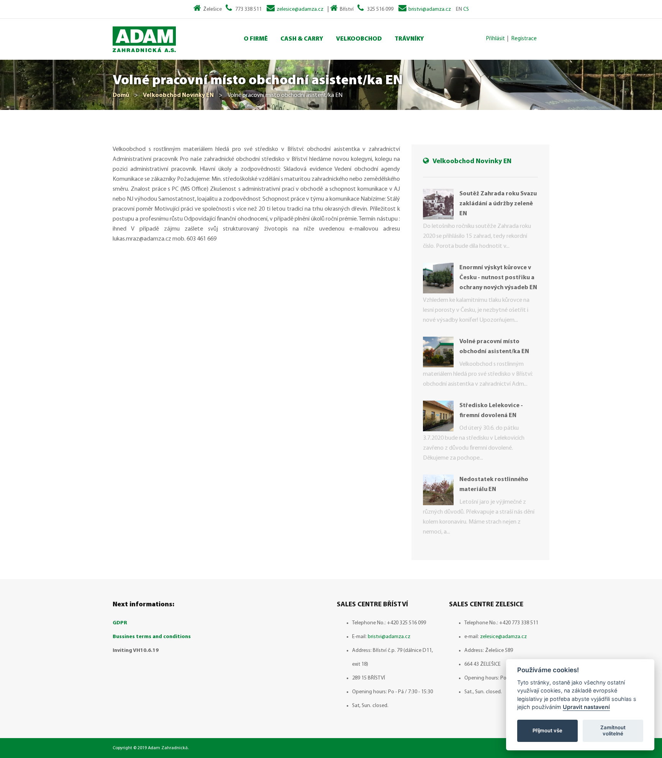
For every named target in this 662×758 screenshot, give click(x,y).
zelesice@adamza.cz (300, 9)
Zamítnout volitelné (613, 730)
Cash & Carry (301, 39)
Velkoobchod (359, 39)
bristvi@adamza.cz (429, 9)
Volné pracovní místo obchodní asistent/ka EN (494, 347)
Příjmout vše (547, 730)
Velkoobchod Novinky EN (178, 95)
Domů (121, 95)
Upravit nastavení (586, 707)
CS (466, 9)
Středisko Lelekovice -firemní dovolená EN (491, 411)
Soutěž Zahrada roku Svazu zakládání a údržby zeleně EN (498, 204)
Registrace (524, 39)
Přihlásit (495, 39)
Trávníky (409, 39)
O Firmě (256, 39)
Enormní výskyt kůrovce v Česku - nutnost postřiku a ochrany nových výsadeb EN (498, 278)
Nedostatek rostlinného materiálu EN (493, 484)
